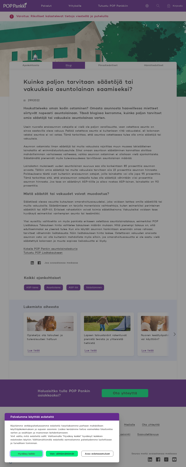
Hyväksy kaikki (26, 453)
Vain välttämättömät (62, 453)
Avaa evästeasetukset (97, 453)
